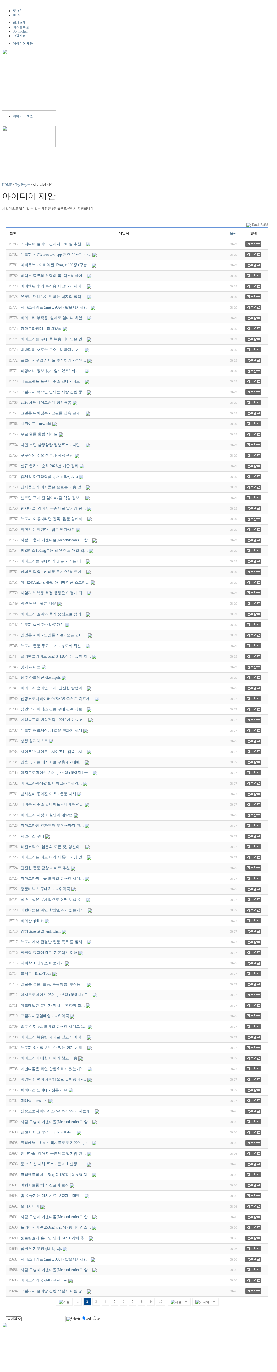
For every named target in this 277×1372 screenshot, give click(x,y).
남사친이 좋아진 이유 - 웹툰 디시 (48, 794)
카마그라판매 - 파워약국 (41, 329)
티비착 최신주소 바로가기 (42, 963)
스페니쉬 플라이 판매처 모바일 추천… (53, 244)
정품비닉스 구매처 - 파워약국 (45, 889)
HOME (18, 15)
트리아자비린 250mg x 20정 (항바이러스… (56, 1227)
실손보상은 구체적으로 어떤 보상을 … (53, 900)
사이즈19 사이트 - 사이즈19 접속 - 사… (53, 752)
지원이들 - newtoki (36, 424)
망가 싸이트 (30, 667)
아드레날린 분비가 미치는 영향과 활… (53, 1005)
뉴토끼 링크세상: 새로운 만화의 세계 (51, 730)
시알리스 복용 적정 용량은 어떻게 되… (53, 593)
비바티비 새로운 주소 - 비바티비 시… (52, 350)
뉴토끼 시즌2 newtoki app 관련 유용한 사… (56, 254)
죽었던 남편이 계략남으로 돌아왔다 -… (53, 1079)
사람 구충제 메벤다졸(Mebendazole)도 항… (56, 540)
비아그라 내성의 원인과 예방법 (47, 815)
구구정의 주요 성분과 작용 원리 (47, 455)
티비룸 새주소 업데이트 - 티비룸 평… (52, 804)
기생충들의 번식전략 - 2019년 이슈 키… (54, 720)
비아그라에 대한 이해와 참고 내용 (49, 1058)
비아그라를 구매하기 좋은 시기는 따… (53, 561)
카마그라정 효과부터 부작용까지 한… (52, 826)
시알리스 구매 (32, 836)
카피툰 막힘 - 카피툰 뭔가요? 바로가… (53, 572)
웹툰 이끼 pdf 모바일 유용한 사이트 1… (54, 1026)
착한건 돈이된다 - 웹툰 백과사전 (48, 530)
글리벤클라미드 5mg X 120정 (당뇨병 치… (56, 656)
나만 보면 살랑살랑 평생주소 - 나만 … (53, 445)
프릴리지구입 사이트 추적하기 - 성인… (53, 360)
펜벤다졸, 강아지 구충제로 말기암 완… (53, 508)
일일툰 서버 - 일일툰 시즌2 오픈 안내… (54, 635)
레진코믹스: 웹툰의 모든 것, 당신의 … (52, 847)
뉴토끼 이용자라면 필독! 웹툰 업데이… (53, 519)
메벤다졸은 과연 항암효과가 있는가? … (54, 910)
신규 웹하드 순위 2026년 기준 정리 (49, 466)
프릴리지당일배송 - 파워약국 (45, 1016)
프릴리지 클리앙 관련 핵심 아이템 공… (53, 1291)
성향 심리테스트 (34, 741)
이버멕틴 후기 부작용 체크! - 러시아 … (53, 286)
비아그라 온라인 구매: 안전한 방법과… (53, 688)
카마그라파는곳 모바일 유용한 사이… (52, 878)
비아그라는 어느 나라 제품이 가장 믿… (53, 857)
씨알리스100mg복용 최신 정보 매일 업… (54, 550)
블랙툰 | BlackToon (36, 974)
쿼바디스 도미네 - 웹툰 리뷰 (44, 1090)
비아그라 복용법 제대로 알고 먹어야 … (53, 1037)
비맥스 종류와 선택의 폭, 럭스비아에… (53, 276)
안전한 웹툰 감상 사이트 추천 (45, 868)
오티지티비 (30, 1206)
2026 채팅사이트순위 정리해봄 (46, 402)
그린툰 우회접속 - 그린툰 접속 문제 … (53, 413)
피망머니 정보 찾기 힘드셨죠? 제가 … (52, 371)
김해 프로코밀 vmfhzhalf (41, 931)
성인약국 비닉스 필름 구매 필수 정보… (53, 709)
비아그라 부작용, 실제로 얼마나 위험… (53, 318)
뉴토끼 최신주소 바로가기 (42, 625)
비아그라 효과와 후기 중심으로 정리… (53, 614)
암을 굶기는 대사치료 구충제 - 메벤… (52, 762)
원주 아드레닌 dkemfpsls (41, 678)
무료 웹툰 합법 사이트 (39, 434)
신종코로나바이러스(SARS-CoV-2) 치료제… (57, 699)
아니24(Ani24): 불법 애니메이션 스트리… (55, 582)
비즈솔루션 (21, 27)
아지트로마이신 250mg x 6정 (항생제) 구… (56, 773)
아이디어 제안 (23, 43)
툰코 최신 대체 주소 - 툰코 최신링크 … (53, 1164)
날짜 (233, 233)
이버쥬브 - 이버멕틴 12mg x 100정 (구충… (56, 265)
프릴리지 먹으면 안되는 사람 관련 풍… (53, 392)
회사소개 (19, 22)
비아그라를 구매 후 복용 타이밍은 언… (53, 339)
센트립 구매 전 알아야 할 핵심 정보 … (52, 498)
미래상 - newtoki (34, 1101)
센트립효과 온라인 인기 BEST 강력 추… (54, 1238)
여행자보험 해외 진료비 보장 (45, 1185)
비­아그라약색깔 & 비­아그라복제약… (51, 783)
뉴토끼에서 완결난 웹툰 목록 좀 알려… (53, 942)
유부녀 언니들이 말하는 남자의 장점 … (53, 297)
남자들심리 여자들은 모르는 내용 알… (53, 487)
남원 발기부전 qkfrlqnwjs (41, 1249)
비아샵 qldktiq (32, 921)
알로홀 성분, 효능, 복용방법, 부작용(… (53, 984)
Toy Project (20, 31)
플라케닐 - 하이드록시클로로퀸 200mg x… (56, 1143)
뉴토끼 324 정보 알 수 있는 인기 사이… (53, 1048)
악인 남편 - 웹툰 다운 (38, 603)
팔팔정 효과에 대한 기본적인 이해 (49, 953)
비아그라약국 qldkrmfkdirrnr (44, 1280)
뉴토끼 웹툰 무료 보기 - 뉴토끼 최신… (53, 646)
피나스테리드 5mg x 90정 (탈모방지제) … (55, 307)
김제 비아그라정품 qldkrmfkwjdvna (49, 477)
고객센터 (19, 36)
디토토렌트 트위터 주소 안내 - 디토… (52, 381)
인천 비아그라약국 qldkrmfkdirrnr (48, 1132)
